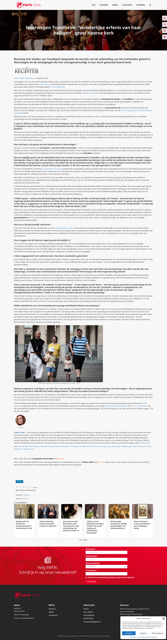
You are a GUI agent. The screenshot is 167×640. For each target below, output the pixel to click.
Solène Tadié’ (19, 78)
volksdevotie (40, 391)
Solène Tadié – (20, 432)
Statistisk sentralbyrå (90, 93)
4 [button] (85, 539)
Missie (86, 609)
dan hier (60, 458)
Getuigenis (25, 498)
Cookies (98, 636)
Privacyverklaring (141, 637)
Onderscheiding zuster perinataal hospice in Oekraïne (24, 523)
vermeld (46, 289)
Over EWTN (127, 5)
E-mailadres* (91, 570)
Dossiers (104, 5)
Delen (20, 481)
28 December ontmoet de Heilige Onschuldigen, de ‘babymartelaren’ (95, 524)
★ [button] (17, 487)
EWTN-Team (88, 618)
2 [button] (81, 539)
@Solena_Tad (144, 443)
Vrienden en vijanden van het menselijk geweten (142, 523)
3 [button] (83, 539)
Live (93, 5)
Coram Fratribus (63, 284)
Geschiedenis (89, 615)
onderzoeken (44, 84)
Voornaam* (91, 549)
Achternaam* (91, 556)
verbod (82, 201)
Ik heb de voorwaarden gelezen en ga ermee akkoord (111, 577)
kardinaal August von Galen (116, 406)
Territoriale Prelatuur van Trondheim (66, 123)
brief (126, 198)
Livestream (53, 615)
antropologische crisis (64, 228)
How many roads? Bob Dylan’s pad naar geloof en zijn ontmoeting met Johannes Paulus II (47, 526)
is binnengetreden (58, 87)
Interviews (29, 78)
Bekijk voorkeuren (157, 633)
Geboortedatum (93, 563)
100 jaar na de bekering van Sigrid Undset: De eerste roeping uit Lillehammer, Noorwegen (71, 527)
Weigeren (143, 633)
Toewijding (26, 495)
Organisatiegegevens (92, 621)
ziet (114, 90)
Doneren (140, 5)
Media (115, 5)
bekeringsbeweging (58, 160)
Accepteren (128, 633)
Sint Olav (54, 388)
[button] (163, 618)
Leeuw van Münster (139, 406)
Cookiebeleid (133, 637)
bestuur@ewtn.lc (27, 618)
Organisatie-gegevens (151, 637)
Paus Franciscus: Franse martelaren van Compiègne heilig (118, 524)
